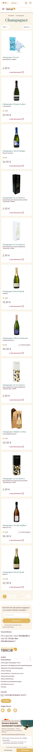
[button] (6, 701)
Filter (5, 27)
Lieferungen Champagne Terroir (11, 663)
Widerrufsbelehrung (7, 679)
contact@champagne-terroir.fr (15, 695)
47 (23, 596)
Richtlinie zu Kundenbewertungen (11, 681)
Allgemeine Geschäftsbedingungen (12, 668)
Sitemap (3, 687)
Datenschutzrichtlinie (7, 676)
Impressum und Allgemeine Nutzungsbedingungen (16, 665)
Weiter (28, 596)
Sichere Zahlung (6, 671)
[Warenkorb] (30, 3)
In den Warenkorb (15, 72)
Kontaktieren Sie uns (7, 684)
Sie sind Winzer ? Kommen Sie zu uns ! (12, 673)
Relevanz (27, 27)
